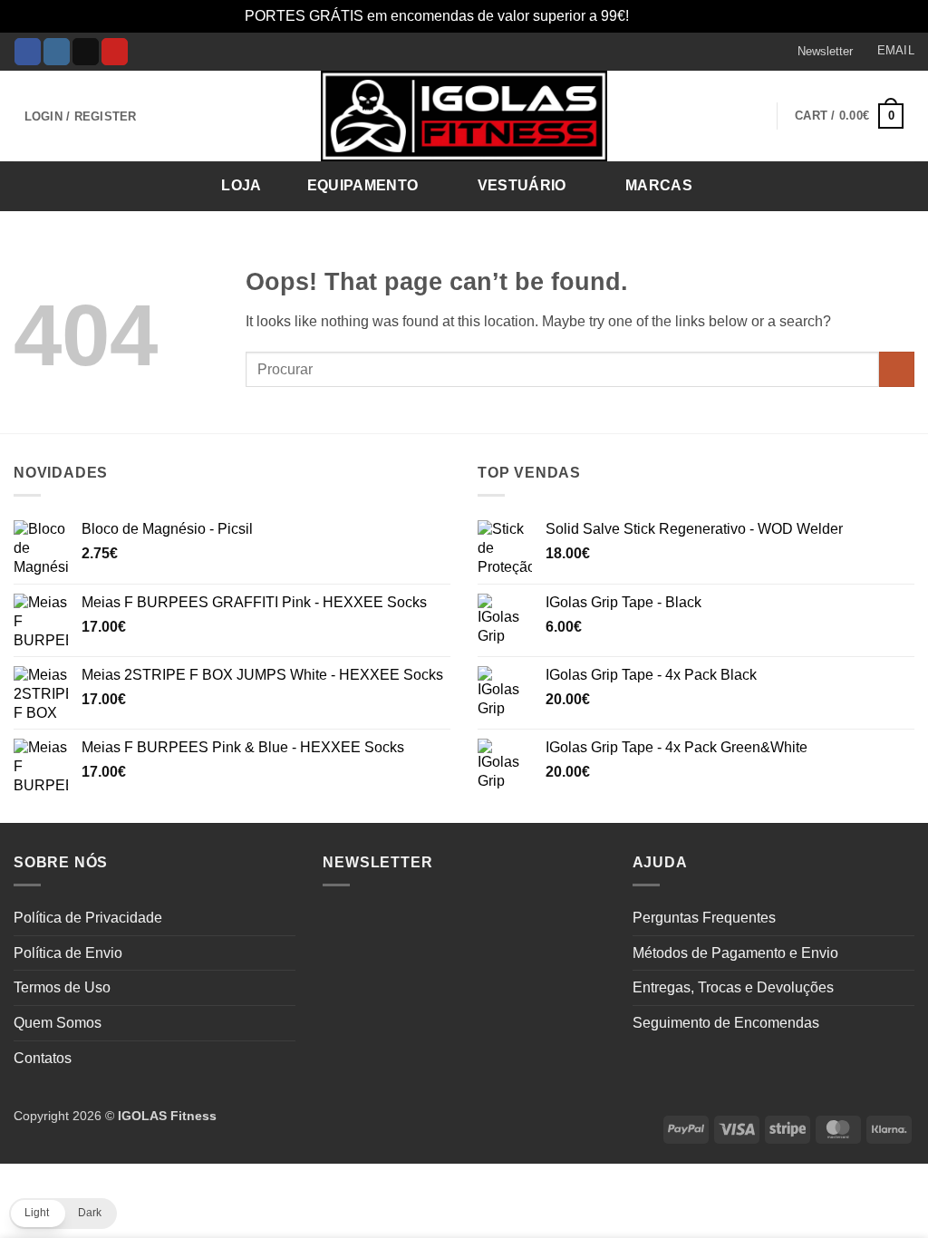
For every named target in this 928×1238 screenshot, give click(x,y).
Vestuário (522, 185)
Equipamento (363, 185)
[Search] (894, 184)
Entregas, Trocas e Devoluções (733, 987)
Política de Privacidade (88, 917)
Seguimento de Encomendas (726, 1022)
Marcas (658, 185)
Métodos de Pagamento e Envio (735, 953)
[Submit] (896, 369)
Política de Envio (68, 953)
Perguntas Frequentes (704, 917)
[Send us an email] (85, 51)
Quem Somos (58, 1022)
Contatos (43, 1058)
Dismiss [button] (658, 16)
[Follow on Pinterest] (115, 51)
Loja (241, 185)
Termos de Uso (62, 987)
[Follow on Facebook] (27, 51)
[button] (816, 52)
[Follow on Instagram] (57, 51)
